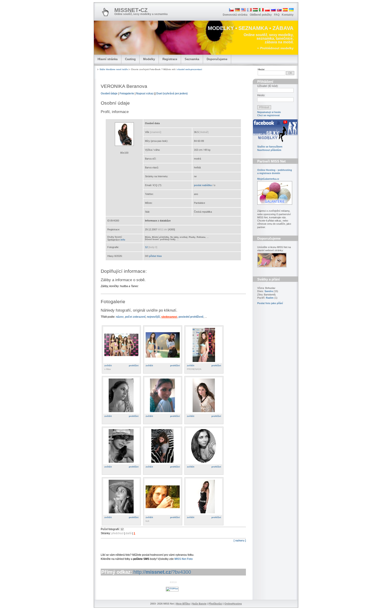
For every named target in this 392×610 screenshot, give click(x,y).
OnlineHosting (233, 603)
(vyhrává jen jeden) (172, 93)
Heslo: (261, 95)
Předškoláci (215, 603)
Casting (130, 59)
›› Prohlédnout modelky (275, 48)
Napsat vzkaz (145, 93)
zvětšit (108, 365)
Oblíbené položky (261, 14)
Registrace (169, 59)
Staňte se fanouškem (269, 146)
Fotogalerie (127, 93)
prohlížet (133, 365)
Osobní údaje (109, 93)
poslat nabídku (203, 185)
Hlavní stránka (108, 59)
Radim (270, 297)
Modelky (149, 59)
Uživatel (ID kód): (267, 86)
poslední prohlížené (191, 316)
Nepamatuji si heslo (269, 112)
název (120, 316)
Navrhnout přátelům (269, 150)
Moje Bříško (183, 603)
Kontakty (288, 14)
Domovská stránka (235, 14)
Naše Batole (199, 603)
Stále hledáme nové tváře (114, 69)
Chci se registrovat (268, 115)
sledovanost (169, 316)
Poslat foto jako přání (270, 303)
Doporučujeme (217, 59)
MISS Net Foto (183, 559)
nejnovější (153, 316)
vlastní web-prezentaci (189, 69)
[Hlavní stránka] (105, 12)
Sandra (269, 291)
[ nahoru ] (240, 540)
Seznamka (192, 59)
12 (146, 247)
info (122, 239)
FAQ (276, 14)
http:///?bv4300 (162, 572)
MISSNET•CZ (131, 10)
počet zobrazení (135, 316)
